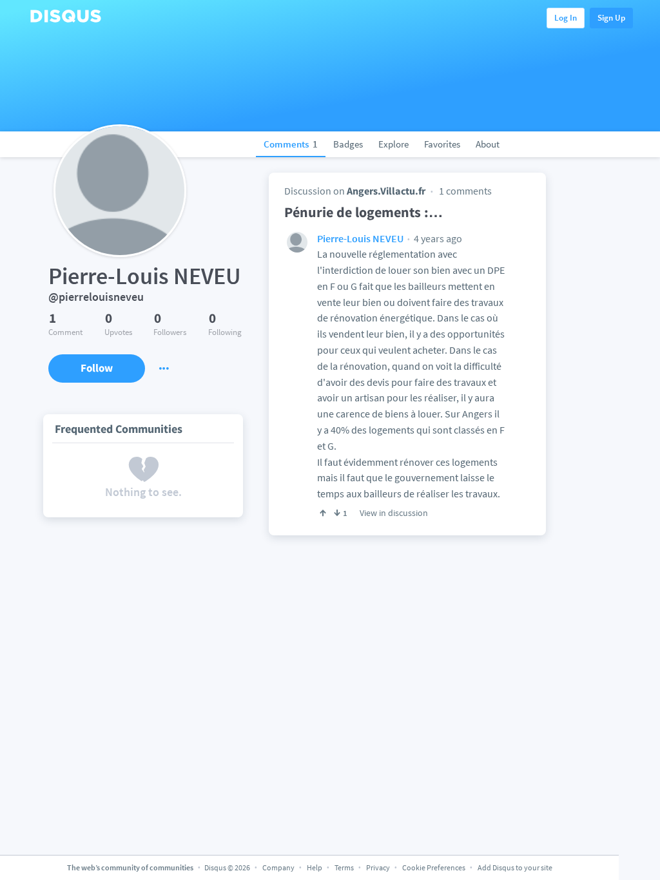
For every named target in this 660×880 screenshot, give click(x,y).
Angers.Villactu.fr (386, 190)
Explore (393, 144)
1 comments (465, 190)
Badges (348, 144)
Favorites (442, 144)
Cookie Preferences (434, 867)
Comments (291, 144)
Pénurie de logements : (363, 212)
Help (314, 867)
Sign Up (611, 17)
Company (278, 867)
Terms (344, 867)
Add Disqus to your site (515, 867)
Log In (565, 17)
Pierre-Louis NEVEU (360, 238)
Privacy (378, 867)
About (488, 144)
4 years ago (437, 238)
